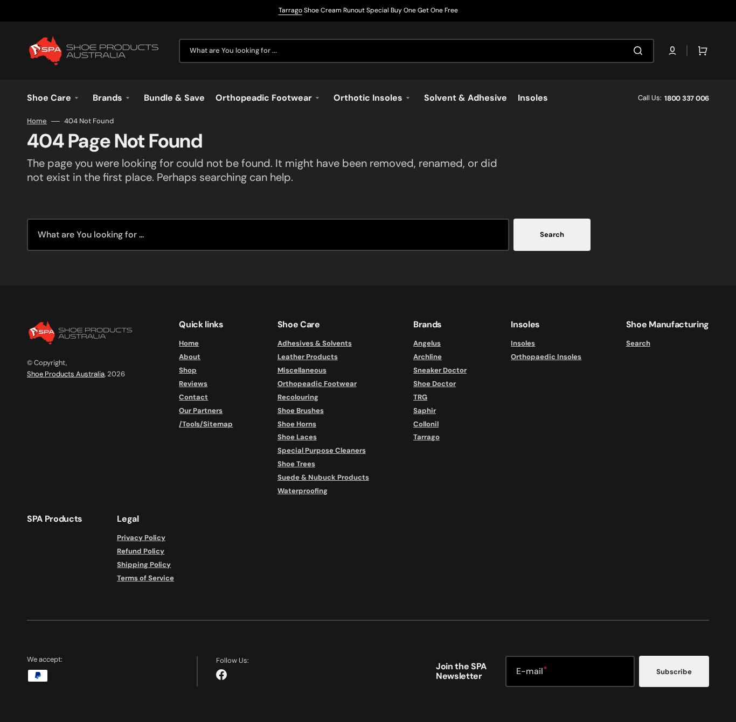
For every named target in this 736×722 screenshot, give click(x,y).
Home (37, 121)
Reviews (193, 383)
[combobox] (416, 51)
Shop (188, 370)
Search (552, 234)
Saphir (424, 410)
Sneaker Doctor (440, 370)
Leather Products (307, 356)
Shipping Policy (144, 564)
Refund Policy (140, 551)
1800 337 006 (686, 98)
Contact (193, 397)
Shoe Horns (296, 424)
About (189, 356)
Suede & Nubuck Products (323, 477)
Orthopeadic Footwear (317, 383)
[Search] (640, 50)
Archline (427, 356)
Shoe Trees (296, 463)
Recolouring (297, 397)
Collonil (426, 424)
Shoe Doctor (434, 383)
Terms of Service (145, 578)
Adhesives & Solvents (314, 343)
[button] (672, 50)
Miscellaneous (302, 370)
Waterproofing (302, 490)
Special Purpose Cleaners (321, 450)
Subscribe (674, 671)
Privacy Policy (141, 538)
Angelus (427, 343)
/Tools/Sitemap (206, 424)
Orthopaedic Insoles (546, 356)
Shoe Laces (297, 436)
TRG (420, 397)
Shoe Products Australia (66, 373)
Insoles (523, 343)
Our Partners (201, 410)
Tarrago (290, 10)
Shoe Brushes (300, 410)
